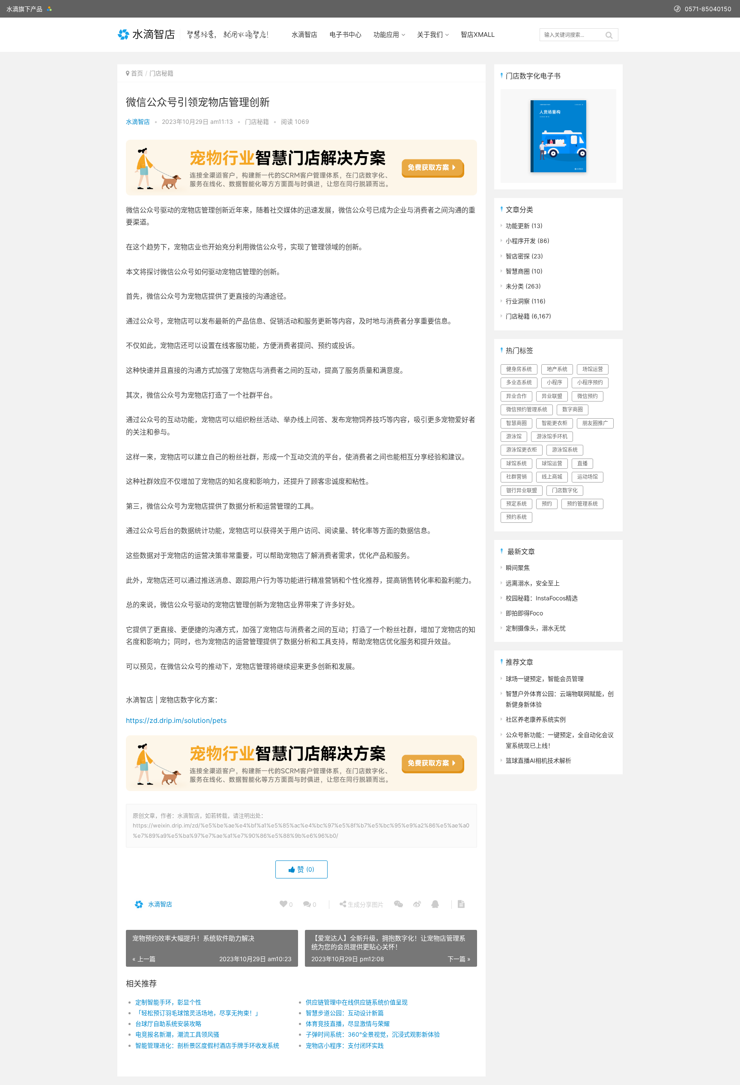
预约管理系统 (582, 504)
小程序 (554, 382)
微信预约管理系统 (526, 409)
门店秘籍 (161, 73)
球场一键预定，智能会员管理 (545, 678)
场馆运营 (592, 369)
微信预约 (587, 396)
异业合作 (516, 396)
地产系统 (557, 369)
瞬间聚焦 (518, 567)
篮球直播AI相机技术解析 (538, 760)
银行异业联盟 (521, 490)
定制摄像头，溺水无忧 (536, 628)
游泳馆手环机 (552, 436)
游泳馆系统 (565, 450)
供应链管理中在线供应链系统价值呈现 (357, 1002)
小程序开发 (521, 240)
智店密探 (518, 256)
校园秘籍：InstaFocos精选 (542, 598)
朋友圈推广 (595, 423)
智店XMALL (478, 34)
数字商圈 (572, 409)
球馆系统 (516, 463)
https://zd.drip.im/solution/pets (176, 720)
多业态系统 (519, 382)
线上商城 (552, 477)
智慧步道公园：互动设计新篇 (345, 1012)
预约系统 (516, 517)
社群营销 (516, 477)
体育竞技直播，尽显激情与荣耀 (348, 1023)
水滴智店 (304, 34)
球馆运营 (552, 463)
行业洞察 (518, 301)
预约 (547, 504)
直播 (582, 463)
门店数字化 (565, 490)
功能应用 (386, 34)
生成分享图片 (365, 904)
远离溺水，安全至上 (533, 583)
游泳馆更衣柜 (521, 450)
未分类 (515, 286)
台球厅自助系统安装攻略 (168, 1023)
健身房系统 (519, 369)
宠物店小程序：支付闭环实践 (345, 1045)
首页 (137, 73)
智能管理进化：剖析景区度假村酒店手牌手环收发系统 (207, 1045)
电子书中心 (345, 34)
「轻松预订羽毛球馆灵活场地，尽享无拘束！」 (198, 1012)
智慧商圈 (518, 271)
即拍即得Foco (524, 613)
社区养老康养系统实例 (536, 719)
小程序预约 (590, 382)
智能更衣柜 (554, 423)
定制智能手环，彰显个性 (168, 1002)
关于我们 (430, 34)
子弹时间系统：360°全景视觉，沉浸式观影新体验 (373, 1034)
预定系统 (516, 504)
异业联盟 (552, 396)
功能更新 (518, 225)
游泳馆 (514, 436)
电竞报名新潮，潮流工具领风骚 (177, 1034)
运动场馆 (587, 477)
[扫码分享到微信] (398, 904)
